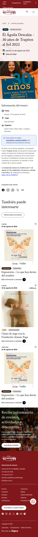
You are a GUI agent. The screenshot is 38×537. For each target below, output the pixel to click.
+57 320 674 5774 (7, 475)
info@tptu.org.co (7, 480)
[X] (17, 190)
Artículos (4, 498)
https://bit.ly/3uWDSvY (10, 175)
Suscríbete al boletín (11, 445)
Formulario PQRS (26, 500)
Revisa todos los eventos (13, 215)
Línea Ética (4, 3)
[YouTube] (21, 514)
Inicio (4, 23)
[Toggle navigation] (33, 12)
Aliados (23, 492)
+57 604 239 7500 (7, 472)
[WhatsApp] (12, 190)
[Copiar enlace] (22, 190)
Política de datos (8, 7)
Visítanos (23, 498)
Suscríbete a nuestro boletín (16, 140)
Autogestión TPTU (29, 3)
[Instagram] (8, 190)
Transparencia (16, 3)
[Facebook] (3, 190)
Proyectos (5, 492)
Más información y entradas (12, 279)
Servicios (4, 495)
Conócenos (24, 489)
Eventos (4, 489)
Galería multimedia (26, 495)
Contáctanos (6, 500)
